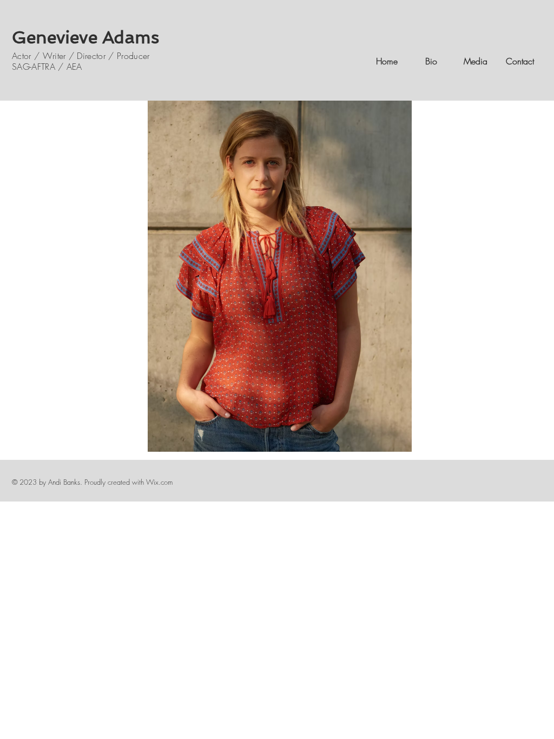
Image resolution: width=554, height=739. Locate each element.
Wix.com (159, 482)
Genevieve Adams (85, 37)
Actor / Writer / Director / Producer (81, 56)
